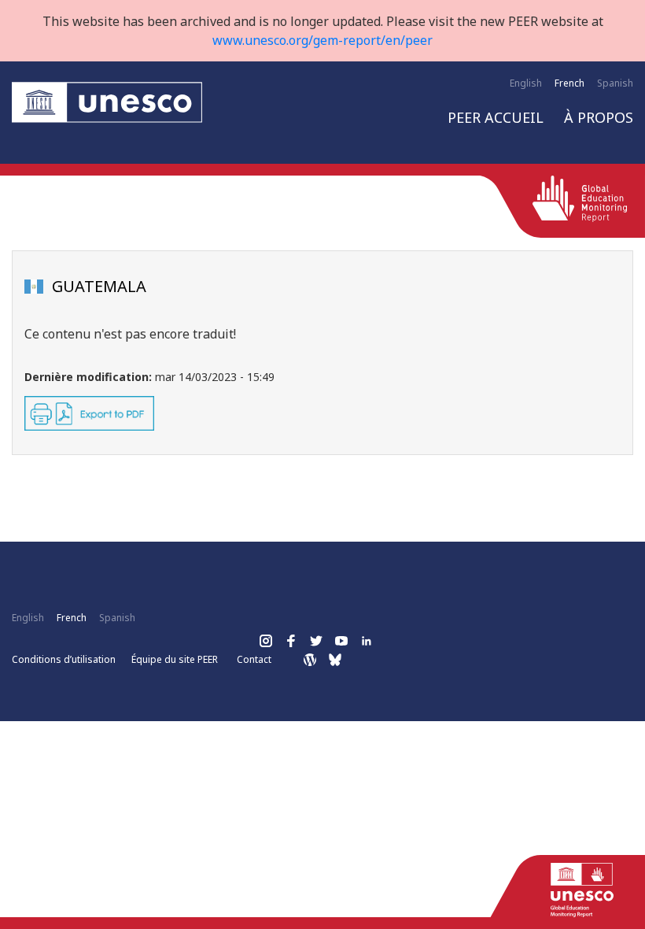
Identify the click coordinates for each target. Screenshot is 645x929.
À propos (598, 117)
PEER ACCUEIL (496, 117)
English (526, 83)
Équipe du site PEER (174, 659)
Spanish (615, 83)
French (569, 83)
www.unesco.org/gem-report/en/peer (322, 40)
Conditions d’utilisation (64, 659)
